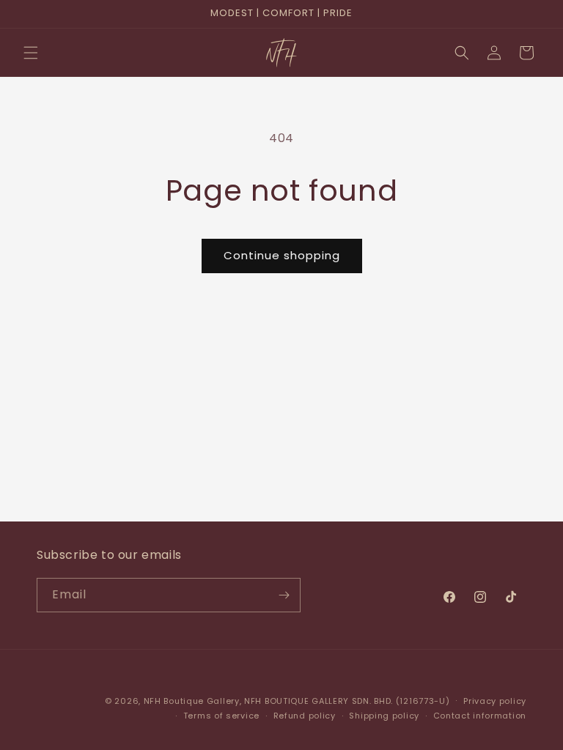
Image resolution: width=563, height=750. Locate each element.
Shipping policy (384, 715)
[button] (31, 53)
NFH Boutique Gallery (192, 701)
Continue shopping (282, 255)
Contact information (479, 715)
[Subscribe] (284, 595)
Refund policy (304, 715)
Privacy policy (494, 701)
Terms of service (221, 715)
